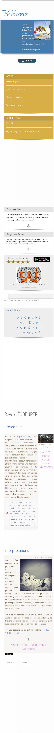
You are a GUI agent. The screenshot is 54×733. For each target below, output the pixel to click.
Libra (31, 287)
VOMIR (45, 463)
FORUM (9, 123)
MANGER (46, 630)
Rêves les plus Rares (13, 97)
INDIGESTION (46, 467)
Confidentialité (40, 285)
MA (25, 287)
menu (28, 60)
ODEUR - (16, 633)
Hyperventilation (23, 437)
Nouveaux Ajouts (12, 82)
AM (28, 287)
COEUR (46, 459)
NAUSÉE (45, 452)
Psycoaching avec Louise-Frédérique (22, 131)
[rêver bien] (29, 225)
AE (23, 287)
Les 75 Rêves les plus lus (15, 89)
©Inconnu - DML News (43, 557)
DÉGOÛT (45, 455)
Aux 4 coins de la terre (14, 105)
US (35, 287)
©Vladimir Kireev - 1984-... (45, 445)
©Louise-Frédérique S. (20, 285)
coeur (31, 505)
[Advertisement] (27, 175)
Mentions (31, 285)
